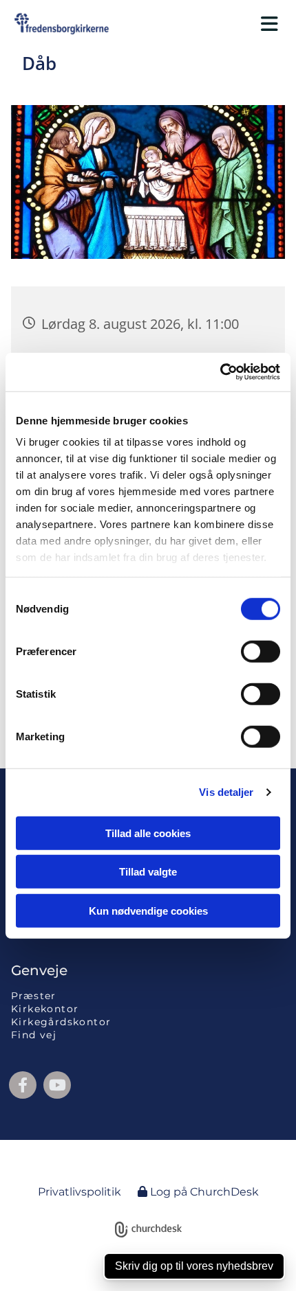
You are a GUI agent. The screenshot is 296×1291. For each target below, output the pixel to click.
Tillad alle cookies (148, 832)
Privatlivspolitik (79, 1191)
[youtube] (57, 1085)
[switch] (260, 651)
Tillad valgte (148, 872)
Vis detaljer (226, 792)
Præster (33, 996)
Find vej (33, 1035)
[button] (209, 24)
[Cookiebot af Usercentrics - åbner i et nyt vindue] (220, 372)
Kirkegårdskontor (61, 1022)
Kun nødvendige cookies (148, 910)
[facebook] (22, 1085)
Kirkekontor (44, 1009)
